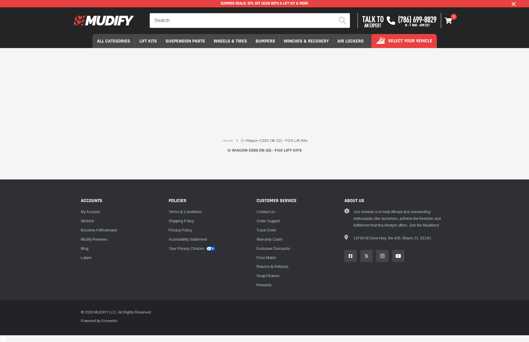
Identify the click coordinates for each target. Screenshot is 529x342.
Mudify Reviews (94, 239)
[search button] (342, 20)
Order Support (268, 221)
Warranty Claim (270, 239)
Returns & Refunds (272, 267)
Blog (84, 248)
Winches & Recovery (306, 41)
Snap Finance (268, 276)
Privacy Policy (180, 230)
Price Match (266, 258)
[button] (448, 20)
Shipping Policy (181, 221)
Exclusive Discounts (273, 248)
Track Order (266, 230)
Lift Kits (148, 41)
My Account (90, 212)
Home (227, 140)
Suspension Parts (185, 41)
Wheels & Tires (230, 41)
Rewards (264, 285)
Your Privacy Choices (187, 248)
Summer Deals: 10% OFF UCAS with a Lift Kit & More (264, 3)
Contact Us (266, 212)
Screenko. (109, 321)
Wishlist (87, 221)
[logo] (103, 21)
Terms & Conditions (185, 212)
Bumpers (265, 41)
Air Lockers (350, 41)
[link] (350, 256)
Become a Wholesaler (99, 230)
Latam (86, 258)
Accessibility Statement (188, 239)
